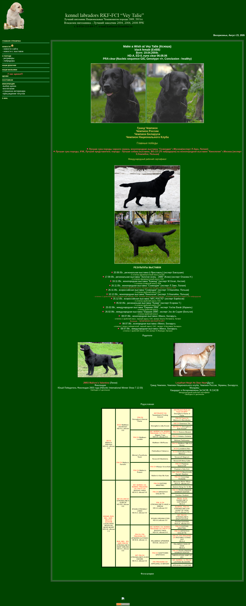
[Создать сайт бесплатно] (123, 604)
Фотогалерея (147, 573)
